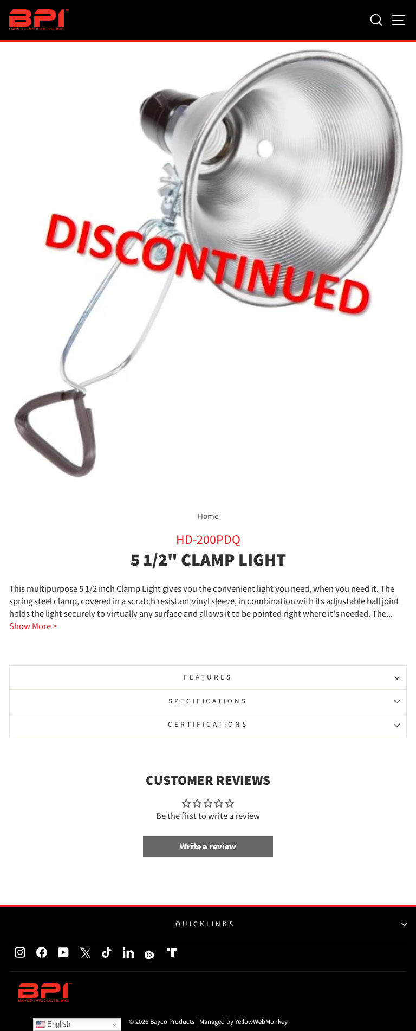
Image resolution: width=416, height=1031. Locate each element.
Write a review (208, 847)
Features (208, 677)
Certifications (208, 724)
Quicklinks (205, 924)
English (57, 1024)
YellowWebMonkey (261, 1022)
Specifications (208, 701)
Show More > (33, 626)
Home (208, 516)
